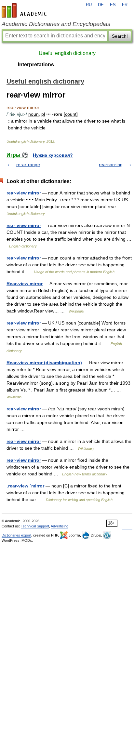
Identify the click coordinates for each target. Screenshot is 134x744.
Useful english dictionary (67, 53)
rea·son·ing (111, 164)
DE (101, 5)
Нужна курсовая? (53, 155)
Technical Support (35, 526)
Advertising (59, 526)
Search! (120, 36)
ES (113, 5)
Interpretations (36, 64)
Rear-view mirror (25, 283)
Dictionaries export (16, 535)
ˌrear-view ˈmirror (25, 485)
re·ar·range (28, 164)
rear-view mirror (24, 192)
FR (124, 5)
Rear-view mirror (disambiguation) (44, 362)
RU (89, 5)
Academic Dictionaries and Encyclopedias (56, 24)
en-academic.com (25, 10)
